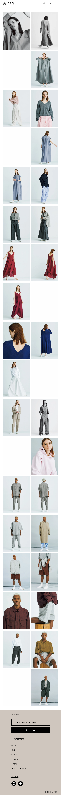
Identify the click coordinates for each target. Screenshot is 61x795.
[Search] (50, 3)
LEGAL (14, 764)
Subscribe (30, 730)
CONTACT (15, 755)
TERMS (14, 759)
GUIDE (14, 745)
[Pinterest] (20, 783)
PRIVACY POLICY (18, 769)
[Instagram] (13, 783)
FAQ (13, 750)
